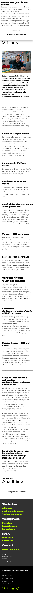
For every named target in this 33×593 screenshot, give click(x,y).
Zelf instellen (16, 30)
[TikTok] (17, 42)
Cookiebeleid (6, 584)
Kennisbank (8, 529)
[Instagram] (3, 42)
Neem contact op (11, 549)
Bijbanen (7, 508)
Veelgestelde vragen (13, 511)
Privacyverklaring (7, 578)
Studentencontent (12, 514)
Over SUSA (7, 537)
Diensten (7, 523)
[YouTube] (13, 42)
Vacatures (7, 540)
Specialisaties (9, 526)
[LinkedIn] (8, 42)
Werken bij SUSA (7, 581)
